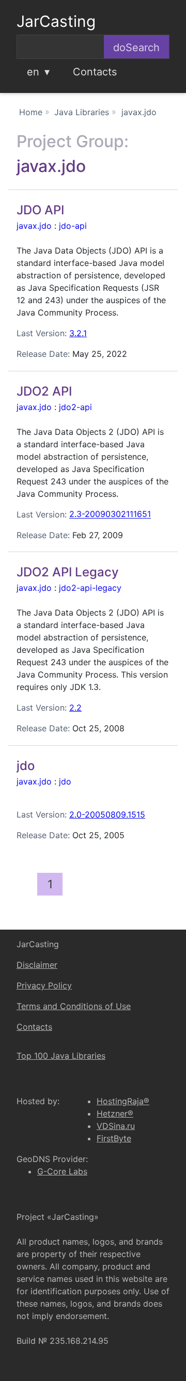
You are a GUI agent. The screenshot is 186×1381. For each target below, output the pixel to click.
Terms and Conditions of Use (74, 1006)
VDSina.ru (116, 1126)
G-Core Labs (62, 1171)
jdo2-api (75, 407)
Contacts (95, 72)
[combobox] (60, 46)
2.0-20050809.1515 (107, 814)
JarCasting (56, 21)
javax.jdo (34, 226)
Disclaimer (37, 965)
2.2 (75, 707)
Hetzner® (115, 1113)
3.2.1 (78, 333)
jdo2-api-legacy (90, 588)
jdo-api (73, 226)
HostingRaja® (123, 1101)
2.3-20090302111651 (110, 514)
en (33, 72)
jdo (65, 781)
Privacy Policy (44, 985)
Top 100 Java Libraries (61, 1055)
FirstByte (114, 1138)
